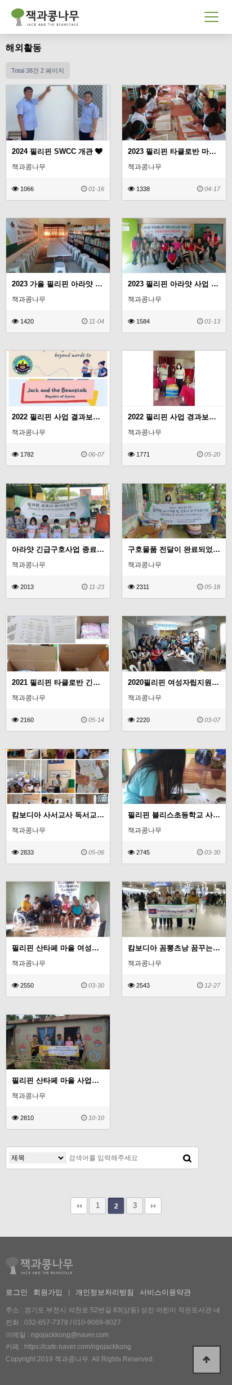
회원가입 (48, 1292)
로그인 (17, 1292)
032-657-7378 (46, 1322)
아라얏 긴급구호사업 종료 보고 (58, 549)
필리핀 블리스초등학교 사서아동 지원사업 (174, 815)
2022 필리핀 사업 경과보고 (173, 417)
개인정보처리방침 (104, 1292)
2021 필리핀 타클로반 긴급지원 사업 (58, 682)
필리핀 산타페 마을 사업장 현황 (58, 1080)
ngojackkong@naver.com (70, 1335)
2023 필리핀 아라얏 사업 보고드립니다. (174, 284)
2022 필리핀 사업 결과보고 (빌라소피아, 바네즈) (58, 417)
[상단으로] (207, 1360)
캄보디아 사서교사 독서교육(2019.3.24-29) (58, 815)
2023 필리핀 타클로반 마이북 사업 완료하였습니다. (174, 151)
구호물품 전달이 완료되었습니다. (174, 549)
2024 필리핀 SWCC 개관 (53, 151)
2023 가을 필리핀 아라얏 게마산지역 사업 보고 (58, 284)
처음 (78, 1205)
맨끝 (153, 1205)
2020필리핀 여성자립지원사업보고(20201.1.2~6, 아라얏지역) (174, 682)
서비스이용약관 (165, 1292)
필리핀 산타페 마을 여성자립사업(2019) (58, 948)
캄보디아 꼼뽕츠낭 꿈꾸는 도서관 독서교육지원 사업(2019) (174, 948)
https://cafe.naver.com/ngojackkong (77, 1347)
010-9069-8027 (97, 1322)
